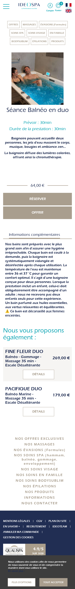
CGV (39, 521)
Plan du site (58, 521)
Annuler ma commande (21, 531)
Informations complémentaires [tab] (34, 234)
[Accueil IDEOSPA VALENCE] (37, 6)
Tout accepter (53, 582)
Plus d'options (21, 582)
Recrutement (36, 526)
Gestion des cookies (18, 537)
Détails (38, 374)
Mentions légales (16, 521)
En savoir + (11, 526)
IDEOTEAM (59, 526)
